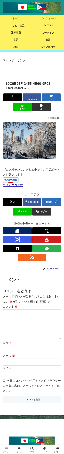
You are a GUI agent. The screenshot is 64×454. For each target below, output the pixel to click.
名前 (7, 343)
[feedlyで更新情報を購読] (46, 248)
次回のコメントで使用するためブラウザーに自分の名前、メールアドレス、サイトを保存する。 (32, 385)
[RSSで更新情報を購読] (32, 257)
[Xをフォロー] (46, 230)
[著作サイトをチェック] (17, 230)
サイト (7, 368)
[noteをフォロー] (17, 248)
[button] (41, 107)
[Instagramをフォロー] (17, 239)
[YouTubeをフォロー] (46, 239)
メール (9, 355)
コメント (10, 306)
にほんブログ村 (13, 185)
